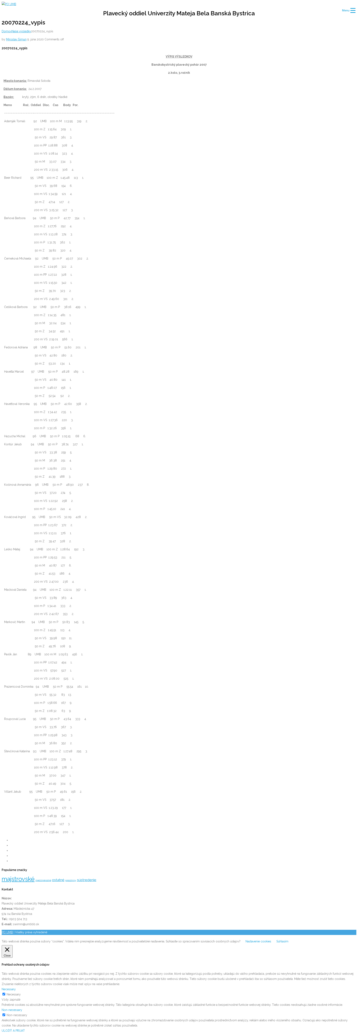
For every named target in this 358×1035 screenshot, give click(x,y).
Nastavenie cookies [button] (258, 941)
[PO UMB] (9, 4)
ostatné (58, 880)
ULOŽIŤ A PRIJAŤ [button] (13, 1030)
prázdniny (70, 880)
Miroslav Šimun (16, 39)
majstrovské (18, 879)
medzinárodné (43, 880)
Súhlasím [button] (282, 941)
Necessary (14, 994)
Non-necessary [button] (12, 1010)
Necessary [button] (9, 989)
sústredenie (86, 880)
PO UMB (7, 932)
